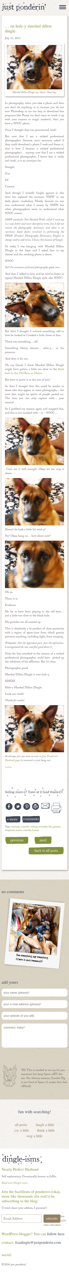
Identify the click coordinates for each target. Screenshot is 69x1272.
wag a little (34, 1135)
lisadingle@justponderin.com (38, 1242)
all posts (21, 1124)
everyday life (45, 827)
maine (19, 830)
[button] (34, 67)
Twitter (36, 1255)
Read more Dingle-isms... (15, 1183)
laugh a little (45, 1124)
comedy (27, 830)
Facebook (17, 1255)
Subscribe (52, 1219)
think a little (46, 1130)
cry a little (21, 1130)
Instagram (45, 1255)
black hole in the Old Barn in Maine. (34, 371)
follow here (56, 1233)
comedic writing (29, 827)
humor (35, 830)
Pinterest (27, 1255)
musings (15, 827)
